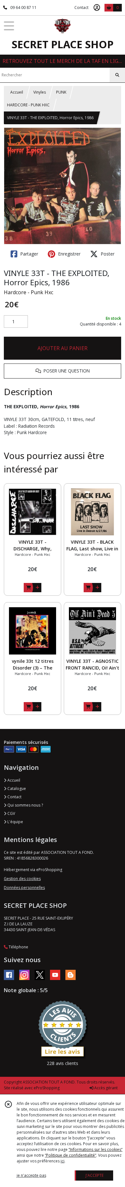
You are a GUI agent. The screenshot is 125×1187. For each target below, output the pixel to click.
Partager (28, 254)
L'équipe (14, 821)
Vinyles (39, 92)
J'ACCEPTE (95, 1175)
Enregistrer (68, 254)
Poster (106, 254)
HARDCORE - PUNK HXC (28, 105)
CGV (10, 813)
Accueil (16, 92)
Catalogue (16, 788)
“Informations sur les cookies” (95, 1149)
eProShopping (47, 1088)
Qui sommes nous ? (24, 805)
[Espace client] (96, 7)
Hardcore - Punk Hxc (28, 292)
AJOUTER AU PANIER (63, 348)
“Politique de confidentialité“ (70, 1155)
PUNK (61, 92)
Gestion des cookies (22, 878)
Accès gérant (105, 1088)
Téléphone (18, 947)
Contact (81, 7)
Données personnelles (24, 887)
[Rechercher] (117, 75)
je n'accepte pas (31, 1175)
